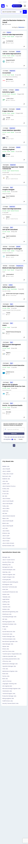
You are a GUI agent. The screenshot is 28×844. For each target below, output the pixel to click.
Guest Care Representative (11, 209)
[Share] (24, 46)
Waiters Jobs (5, 594)
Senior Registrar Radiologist (12, 249)
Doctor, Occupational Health (12, 405)
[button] (7, 6)
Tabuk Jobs (5, 491)
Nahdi (7, 217)
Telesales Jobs (6, 597)
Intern (4, 325)
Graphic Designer (8, 190)
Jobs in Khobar (6, 498)
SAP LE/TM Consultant (10, 230)
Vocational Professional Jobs (10, 592)
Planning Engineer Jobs (8, 621)
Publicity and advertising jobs (10, 582)
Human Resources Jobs (8, 631)
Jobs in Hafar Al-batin (8, 543)
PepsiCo (8, 352)
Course (8, 117)
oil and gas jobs (6, 579)
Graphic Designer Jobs (8, 577)
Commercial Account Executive (13, 365)
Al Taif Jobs (5, 493)
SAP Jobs (4, 619)
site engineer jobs (7, 686)
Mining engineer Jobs (8, 698)
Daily (14, 439)
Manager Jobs (6, 557)
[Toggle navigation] (25, 5)
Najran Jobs (5, 518)
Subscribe (14, 433)
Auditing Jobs (6, 602)
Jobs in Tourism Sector (8, 560)
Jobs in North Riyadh (7, 521)
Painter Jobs (5, 646)
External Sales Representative (12, 34)
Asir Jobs (4, 496)
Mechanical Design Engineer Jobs (11, 688)
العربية (20, 2)
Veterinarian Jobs (7, 691)
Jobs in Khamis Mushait (8, 516)
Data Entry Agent (8, 92)
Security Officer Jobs (8, 562)
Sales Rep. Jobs (6, 572)
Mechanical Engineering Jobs (10, 611)
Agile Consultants (11, 236)
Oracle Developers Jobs (8, 569)
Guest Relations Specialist (11, 130)
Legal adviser (5, 599)
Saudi (24, 2)
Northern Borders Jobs (8, 545)
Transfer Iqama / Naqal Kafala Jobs (12, 654)
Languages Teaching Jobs (9, 683)
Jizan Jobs (5, 481)
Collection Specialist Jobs (9, 656)
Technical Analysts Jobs (8, 639)
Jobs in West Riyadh (7, 526)
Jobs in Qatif (5, 536)
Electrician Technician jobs (9, 587)
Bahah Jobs (5, 523)
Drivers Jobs (5, 649)
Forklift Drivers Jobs (7, 701)
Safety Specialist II (8, 287)
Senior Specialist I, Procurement (13, 306)
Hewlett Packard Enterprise (13, 332)
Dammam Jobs (6, 476)
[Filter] (20, 11)
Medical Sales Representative (12, 268)
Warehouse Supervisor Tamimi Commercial (13, 168)
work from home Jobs (8, 651)
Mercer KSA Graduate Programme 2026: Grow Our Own (13, 385)
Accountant (6, 73)
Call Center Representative (11, 54)
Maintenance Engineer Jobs (9, 671)
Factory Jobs (5, 676)
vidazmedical (10, 274)
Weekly (21, 439)
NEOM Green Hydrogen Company (15, 293)
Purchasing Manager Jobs (9, 616)
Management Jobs (7, 567)
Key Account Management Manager (11, 345)
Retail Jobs (5, 673)
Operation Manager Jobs (9, 666)
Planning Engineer (8, 149)
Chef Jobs (5, 669)
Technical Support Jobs (8, 693)
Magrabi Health (10, 60)
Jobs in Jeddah (6, 471)
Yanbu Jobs (5, 506)
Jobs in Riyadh (6, 469)
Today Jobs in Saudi (7, 474)
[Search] (25, 12)
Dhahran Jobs (6, 533)
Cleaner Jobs (5, 604)
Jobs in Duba (5, 540)
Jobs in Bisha (5, 531)
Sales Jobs (5, 626)
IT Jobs (4, 629)
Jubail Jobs (5, 511)
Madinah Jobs (6, 479)
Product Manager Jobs (8, 636)
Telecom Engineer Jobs (8, 574)
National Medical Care (12, 255)
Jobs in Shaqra (6, 538)
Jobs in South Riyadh (8, 501)
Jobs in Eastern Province (8, 486)
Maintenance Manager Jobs (10, 664)
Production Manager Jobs (9, 696)
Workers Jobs (6, 609)
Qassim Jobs (5, 483)
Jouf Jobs (5, 528)
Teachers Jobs (6, 607)
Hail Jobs (4, 513)
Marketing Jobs (6, 564)
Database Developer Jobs (9, 624)
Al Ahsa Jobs (5, 488)
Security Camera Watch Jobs (10, 703)
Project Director (7, 111)
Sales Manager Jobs (7, 644)
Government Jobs (7, 634)
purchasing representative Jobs (11, 659)
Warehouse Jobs (6, 614)
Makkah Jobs (5, 466)
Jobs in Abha (5, 508)
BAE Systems (9, 79)
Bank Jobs (5, 678)
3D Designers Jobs (7, 584)
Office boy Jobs (6, 661)
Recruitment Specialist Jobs (10, 641)
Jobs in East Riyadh (7, 503)
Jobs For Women (7, 681)
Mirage (8, 154)
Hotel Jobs (5, 589)
